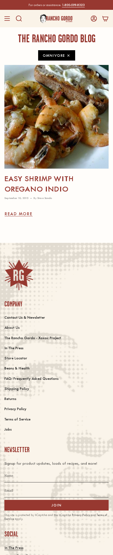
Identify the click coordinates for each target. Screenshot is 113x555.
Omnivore (54, 55)
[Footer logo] (18, 274)
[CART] (105, 18)
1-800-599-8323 (73, 5)
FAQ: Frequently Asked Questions (31, 378)
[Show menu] (7, 18)
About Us (11, 327)
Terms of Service (17, 419)
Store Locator (15, 358)
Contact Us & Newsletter (24, 317)
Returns (10, 398)
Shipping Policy (16, 388)
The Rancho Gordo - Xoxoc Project (32, 338)
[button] (19, 18)
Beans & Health (17, 368)
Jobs (8, 429)
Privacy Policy (15, 409)
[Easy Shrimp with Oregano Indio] (56, 117)
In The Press (13, 348)
